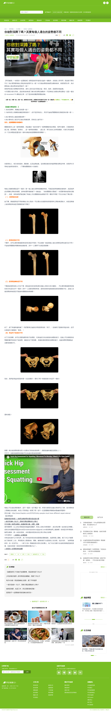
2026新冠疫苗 (87, 12)
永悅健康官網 (91, 685)
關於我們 (67, 685)
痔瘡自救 (66, 12)
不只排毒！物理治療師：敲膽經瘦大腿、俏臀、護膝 (21, 524)
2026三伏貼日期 (57, 12)
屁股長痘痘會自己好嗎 (76, 12)
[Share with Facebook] (70, 35)
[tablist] (93, 517)
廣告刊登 (67, 690)
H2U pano (90, 697)
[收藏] (59, 35)
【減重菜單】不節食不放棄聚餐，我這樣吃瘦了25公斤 (24, 572)
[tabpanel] (93, 544)
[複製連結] (73, 35)
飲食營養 (22, 20)
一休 (18, 554)
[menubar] (47, 20)
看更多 (103, 567)
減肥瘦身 (31, 20)
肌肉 (28, 554)
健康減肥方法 (36, 554)
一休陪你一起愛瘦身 (27, 29)
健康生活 (14, 20)
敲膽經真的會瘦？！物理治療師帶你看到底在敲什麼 (21, 519)
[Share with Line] (67, 35)
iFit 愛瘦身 (90, 704)
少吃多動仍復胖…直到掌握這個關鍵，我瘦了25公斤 (23, 576)
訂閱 (27, 672)
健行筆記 (89, 702)
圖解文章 (71, 20)
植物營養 (80, 20)
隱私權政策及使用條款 (71, 692)
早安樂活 (88, 20)
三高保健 (47, 20)
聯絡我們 (67, 687)
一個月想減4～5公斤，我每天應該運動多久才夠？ (21, 521)
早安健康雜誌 (91, 692)
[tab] (86, 517)
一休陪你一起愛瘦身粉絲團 (13, 549)
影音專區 (55, 20)
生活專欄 (18, 29)
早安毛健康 (90, 695)
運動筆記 (89, 700)
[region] (39, 101)
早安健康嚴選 (91, 690)
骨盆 (43, 554)
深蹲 (23, 554)
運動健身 (39, 20)
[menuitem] (6, 20)
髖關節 (12, 554)
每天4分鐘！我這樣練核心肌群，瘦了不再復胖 (21, 580)
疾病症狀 (6, 20)
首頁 (5, 29)
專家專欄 (63, 20)
